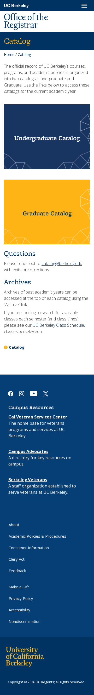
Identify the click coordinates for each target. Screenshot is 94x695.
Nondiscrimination (24, 621)
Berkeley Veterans (27, 480)
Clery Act (17, 559)
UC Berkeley (16, 5)
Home (9, 54)
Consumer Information (29, 547)
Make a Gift (19, 586)
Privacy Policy (21, 598)
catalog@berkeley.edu (62, 263)
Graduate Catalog (47, 213)
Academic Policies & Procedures (37, 536)
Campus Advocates (28, 451)
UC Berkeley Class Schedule (58, 325)
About (14, 524)
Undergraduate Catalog (47, 138)
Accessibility (19, 609)
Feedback (17, 570)
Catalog (17, 347)
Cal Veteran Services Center (37, 417)
